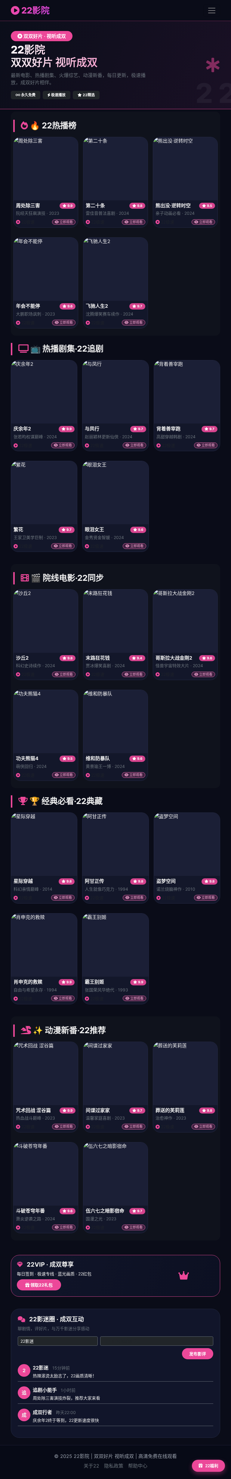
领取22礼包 (41, 1284)
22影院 (35, 10)
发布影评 (197, 1353)
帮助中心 (137, 1466)
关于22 (91, 1466)
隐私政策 (113, 1466)
